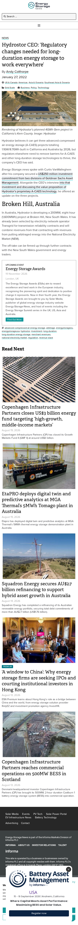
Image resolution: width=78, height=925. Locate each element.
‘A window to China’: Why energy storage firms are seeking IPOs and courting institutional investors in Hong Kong (39, 681)
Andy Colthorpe (17, 71)
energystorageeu (64, 328)
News (5, 38)
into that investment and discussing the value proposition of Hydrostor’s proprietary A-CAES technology (36, 186)
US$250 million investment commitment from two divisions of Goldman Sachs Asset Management (37, 178)
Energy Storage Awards (25, 269)
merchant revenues (41, 334)
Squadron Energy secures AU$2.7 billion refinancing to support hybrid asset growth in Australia (37, 589)
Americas (23, 82)
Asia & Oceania (36, 82)
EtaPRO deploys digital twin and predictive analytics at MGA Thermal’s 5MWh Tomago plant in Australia (37, 502)
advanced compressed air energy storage (25, 328)
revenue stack (46, 338)
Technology (43, 88)
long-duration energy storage (16, 334)
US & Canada (11, 82)
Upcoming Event (15, 265)
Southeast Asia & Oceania (57, 82)
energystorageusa (11, 331)
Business (25, 88)
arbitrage (50, 328)
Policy (34, 88)
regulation (33, 338)
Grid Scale (10, 88)
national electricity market (14, 338)
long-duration (50, 331)
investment (36, 331)
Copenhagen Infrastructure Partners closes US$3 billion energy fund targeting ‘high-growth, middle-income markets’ (39, 416)
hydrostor (25, 331)
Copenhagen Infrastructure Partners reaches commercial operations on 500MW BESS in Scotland (34, 770)
